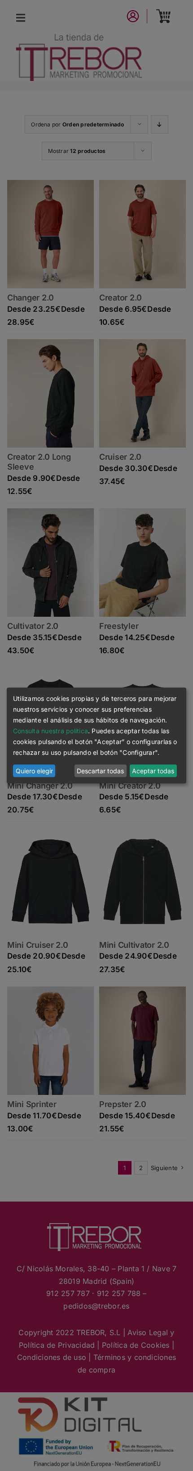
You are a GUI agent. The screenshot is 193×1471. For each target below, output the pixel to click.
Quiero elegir (34, 771)
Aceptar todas (153, 771)
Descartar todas (100, 771)
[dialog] (96, 735)
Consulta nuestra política (50, 731)
